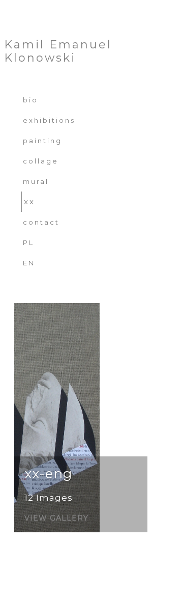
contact (41, 222)
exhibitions (49, 120)
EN (29, 263)
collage (40, 161)
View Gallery (56, 518)
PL (28, 242)
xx (29, 201)
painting (42, 141)
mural (36, 181)
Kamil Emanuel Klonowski (58, 51)
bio (30, 100)
